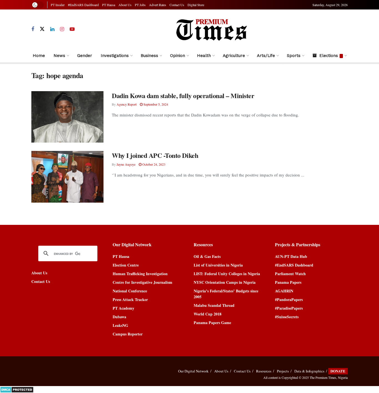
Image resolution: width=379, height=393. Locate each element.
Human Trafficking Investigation (140, 274)
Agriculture (234, 55)
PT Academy (123, 308)
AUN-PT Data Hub (291, 256)
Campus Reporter (128, 334)
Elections (328, 55)
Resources (263, 371)
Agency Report (127, 104)
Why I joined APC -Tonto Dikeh (155, 155)
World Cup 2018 (207, 314)
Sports (293, 55)
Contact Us (177, 5)
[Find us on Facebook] (32, 29)
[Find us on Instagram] (62, 29)
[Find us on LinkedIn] (52, 29)
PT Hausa (108, 5)
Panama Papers (288, 282)
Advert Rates (157, 5)
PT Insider (58, 5)
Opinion (177, 55)
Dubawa (119, 317)
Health (204, 55)
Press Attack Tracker (130, 299)
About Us (125, 5)
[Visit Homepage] (211, 29)
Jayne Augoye (126, 164)
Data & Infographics (309, 371)
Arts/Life (266, 55)
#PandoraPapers (289, 299)
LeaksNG (120, 325)
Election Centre (126, 265)
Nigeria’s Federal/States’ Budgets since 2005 (226, 294)
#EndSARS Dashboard (83, 5)
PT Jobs (140, 5)
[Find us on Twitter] (42, 29)
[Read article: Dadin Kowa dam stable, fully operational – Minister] (67, 117)
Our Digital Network (193, 371)
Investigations (115, 55)
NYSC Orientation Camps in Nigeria (225, 282)
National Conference (130, 291)
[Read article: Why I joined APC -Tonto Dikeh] (67, 177)
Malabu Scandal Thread (214, 305)
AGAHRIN (284, 291)
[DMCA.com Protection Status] (17, 389)
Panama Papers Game (212, 322)
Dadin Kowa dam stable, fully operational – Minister (183, 95)
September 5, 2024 (155, 104)
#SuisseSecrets (287, 317)
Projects (283, 371)
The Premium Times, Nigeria (329, 377)
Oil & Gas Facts (207, 256)
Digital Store (196, 5)
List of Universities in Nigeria (218, 265)
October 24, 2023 (153, 164)
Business (149, 55)
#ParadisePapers (289, 308)
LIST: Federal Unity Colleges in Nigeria (227, 274)
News (59, 55)
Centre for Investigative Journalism (142, 282)
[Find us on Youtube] (72, 29)
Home (39, 55)
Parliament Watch (290, 274)
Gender (84, 55)
